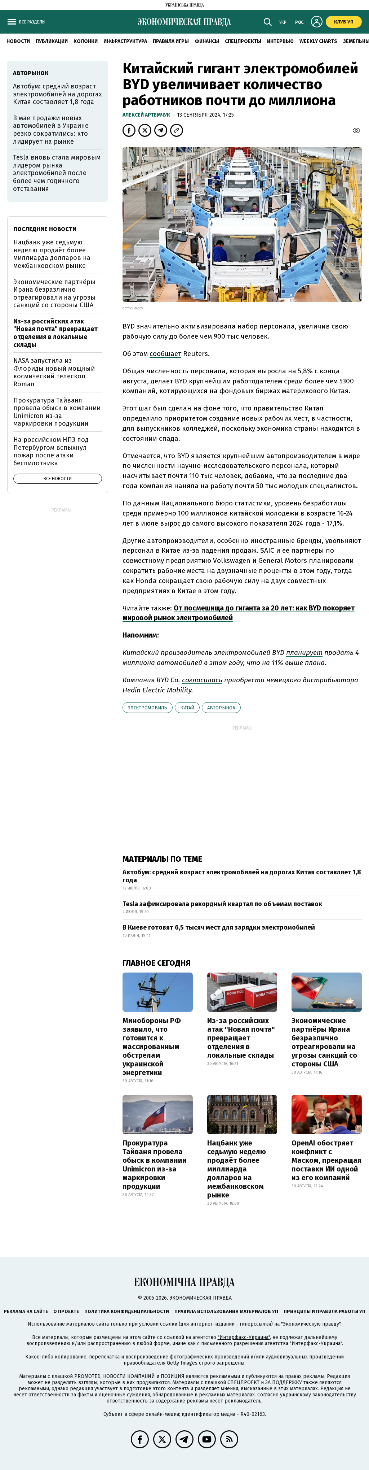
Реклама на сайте (26, 1311)
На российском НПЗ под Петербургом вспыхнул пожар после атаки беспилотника (51, 451)
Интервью (280, 41)
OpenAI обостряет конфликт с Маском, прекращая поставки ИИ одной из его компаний (326, 1160)
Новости (18, 41)
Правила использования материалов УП (226, 1311)
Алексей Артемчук (147, 115)
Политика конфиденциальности (126, 1311)
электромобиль (147, 707)
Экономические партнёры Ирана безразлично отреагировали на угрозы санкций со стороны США (324, 1042)
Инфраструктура (125, 41)
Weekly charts (318, 41)
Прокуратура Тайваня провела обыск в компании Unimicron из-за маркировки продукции (155, 1165)
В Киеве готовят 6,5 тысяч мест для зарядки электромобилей (219, 927)
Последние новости (44, 229)
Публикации (52, 41)
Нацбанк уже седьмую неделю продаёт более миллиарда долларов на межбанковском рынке (236, 1169)
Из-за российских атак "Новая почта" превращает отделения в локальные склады (241, 1038)
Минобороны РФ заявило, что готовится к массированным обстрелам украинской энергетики (152, 1046)
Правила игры (171, 41)
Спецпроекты (243, 41)
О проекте (66, 1311)
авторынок (221, 707)
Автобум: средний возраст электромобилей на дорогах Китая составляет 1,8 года (242, 876)
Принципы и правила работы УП (324, 1311)
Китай (187, 707)
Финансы (207, 41)
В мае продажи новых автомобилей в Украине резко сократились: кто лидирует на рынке (51, 129)
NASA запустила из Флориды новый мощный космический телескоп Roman (54, 372)
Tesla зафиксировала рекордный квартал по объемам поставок (222, 904)
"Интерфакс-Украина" (244, 1337)
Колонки (86, 41)
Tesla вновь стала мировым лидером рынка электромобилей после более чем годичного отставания (57, 172)
